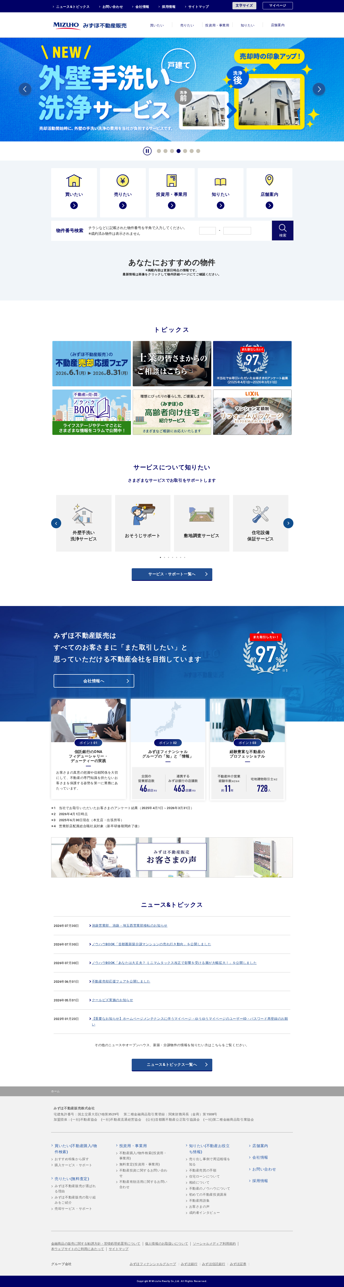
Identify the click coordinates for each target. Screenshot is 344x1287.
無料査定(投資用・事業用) (139, 1164)
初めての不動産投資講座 (208, 1194)
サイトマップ (198, 7)
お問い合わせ (112, 7)
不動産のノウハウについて (209, 1188)
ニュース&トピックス (73, 7)
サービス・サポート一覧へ (172, 574)
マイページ (277, 5)
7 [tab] (197, 150)
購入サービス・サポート (73, 1165)
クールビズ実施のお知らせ (112, 1000)
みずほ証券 (238, 1264)
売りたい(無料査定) (72, 1179)
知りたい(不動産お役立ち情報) (209, 1149)
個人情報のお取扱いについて (166, 1243)
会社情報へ (93, 680)
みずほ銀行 (189, 1264)
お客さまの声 (199, 1206)
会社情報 (142, 7)
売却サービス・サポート (73, 1208)
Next (319, 90)
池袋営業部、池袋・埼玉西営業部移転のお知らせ (129, 925)
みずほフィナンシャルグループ (153, 1264)
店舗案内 (278, 25)
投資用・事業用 (217, 25)
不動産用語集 (199, 1200)
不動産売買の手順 (203, 1170)
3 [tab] (171, 150)
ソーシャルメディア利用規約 (214, 1243)
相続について (199, 1182)
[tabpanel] (172, 88)
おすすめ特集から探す (72, 1159)
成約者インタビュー (204, 1213)
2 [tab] (164, 150)
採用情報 (169, 7)
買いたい (157, 25)
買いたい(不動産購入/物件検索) (76, 1149)
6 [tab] (191, 150)
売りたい (187, 25)
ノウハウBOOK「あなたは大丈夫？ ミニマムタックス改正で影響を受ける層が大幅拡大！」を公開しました (174, 963)
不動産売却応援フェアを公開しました (121, 981)
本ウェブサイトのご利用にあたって (77, 1249)
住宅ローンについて (204, 1176)
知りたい (248, 25)
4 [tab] (178, 150)
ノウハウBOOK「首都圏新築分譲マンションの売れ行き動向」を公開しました (151, 944)
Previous (25, 90)
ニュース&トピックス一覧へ (172, 1064)
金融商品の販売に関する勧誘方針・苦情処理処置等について (96, 1243)
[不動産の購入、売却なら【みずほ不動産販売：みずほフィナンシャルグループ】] (96, 25)
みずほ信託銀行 (213, 1264)
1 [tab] (158, 150)
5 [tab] (184, 150)
